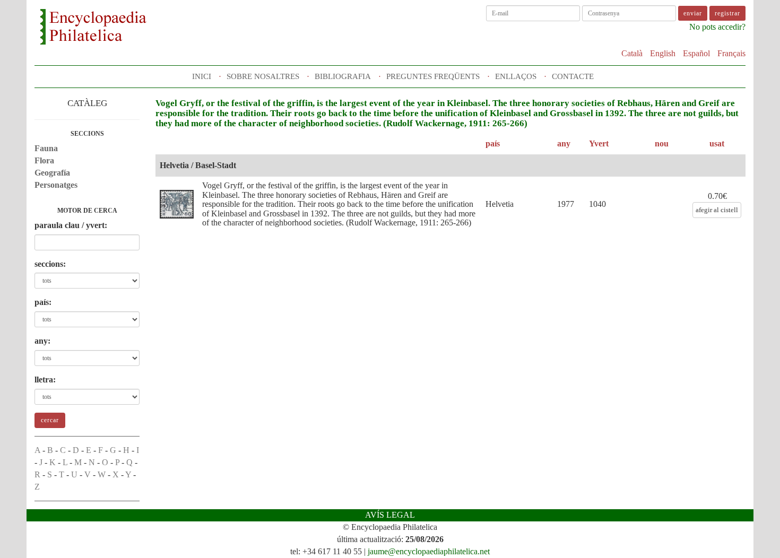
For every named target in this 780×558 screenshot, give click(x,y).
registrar (727, 13)
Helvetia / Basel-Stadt (198, 165)
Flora (44, 160)
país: (42, 302)
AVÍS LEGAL (390, 514)
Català (632, 53)
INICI (201, 76)
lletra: (45, 379)
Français (731, 53)
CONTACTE (573, 76)
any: (42, 340)
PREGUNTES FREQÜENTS (433, 76)
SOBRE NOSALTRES (263, 76)
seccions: (50, 263)
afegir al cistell (717, 210)
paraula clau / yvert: (70, 225)
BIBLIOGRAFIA (343, 76)
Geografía (52, 172)
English (662, 53)
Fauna (46, 148)
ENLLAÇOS (515, 76)
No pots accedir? (717, 26)
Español (696, 53)
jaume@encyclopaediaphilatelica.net (429, 551)
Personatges (55, 184)
